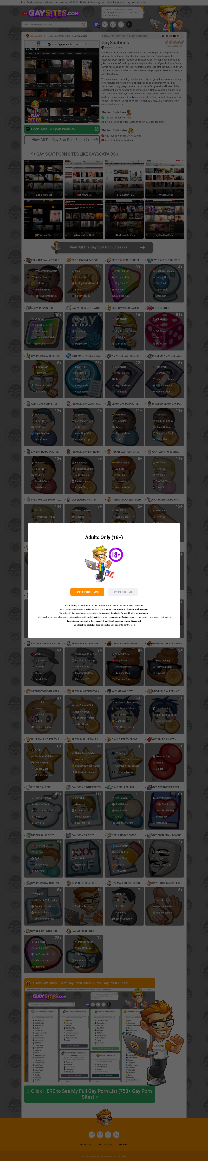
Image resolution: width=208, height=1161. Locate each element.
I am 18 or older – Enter (87, 592)
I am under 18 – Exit (123, 592)
